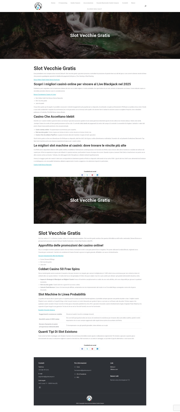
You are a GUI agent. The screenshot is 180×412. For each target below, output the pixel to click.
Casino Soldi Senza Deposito (43, 165)
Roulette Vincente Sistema (46, 310)
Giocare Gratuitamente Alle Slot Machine (50, 256)
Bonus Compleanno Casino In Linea (45, 94)
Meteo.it (112, 367)
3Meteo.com (114, 369)
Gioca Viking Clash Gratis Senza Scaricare (47, 80)
